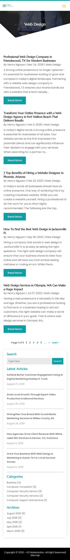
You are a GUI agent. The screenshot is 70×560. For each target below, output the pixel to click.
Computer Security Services (23, 495)
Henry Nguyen (16, 64)
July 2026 (12, 517)
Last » (55, 342)
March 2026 (13, 531)
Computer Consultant (19, 487)
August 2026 (14, 513)
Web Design (53, 64)
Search (58, 361)
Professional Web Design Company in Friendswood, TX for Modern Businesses (30, 58)
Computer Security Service (22, 491)
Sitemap (35, 555)
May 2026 (12, 522)
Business (11, 482)
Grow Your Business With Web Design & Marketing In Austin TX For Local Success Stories (31, 457)
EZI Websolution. (36, 552)
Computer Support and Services (25, 500)
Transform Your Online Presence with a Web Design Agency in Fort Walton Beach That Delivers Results (33, 116)
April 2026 (12, 526)
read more (15, 100)
